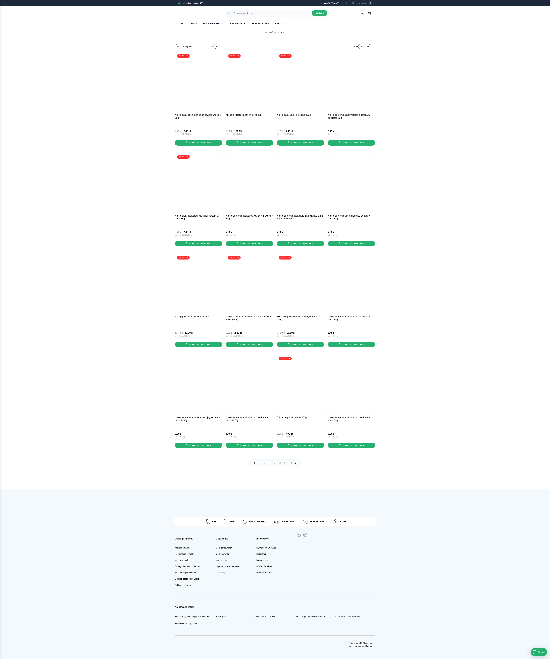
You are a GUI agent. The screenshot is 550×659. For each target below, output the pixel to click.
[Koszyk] (369, 13)
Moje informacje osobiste (227, 566)
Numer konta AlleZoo (266, 547)
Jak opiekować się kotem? (187, 623)
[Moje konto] (362, 13)
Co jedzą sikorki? (222, 616)
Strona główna (270, 32)
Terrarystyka (260, 23)
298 (285, 463)
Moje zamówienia (224, 547)
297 (280, 463)
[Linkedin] (305, 535)
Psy (182, 23)
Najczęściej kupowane (185, 572)
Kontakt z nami (182, 547)
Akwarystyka (237, 23)
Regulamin (261, 554)
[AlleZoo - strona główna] (188, 13)
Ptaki (278, 23)
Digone (368, 646)
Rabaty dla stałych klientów (187, 566)
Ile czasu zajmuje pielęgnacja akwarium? (193, 616)
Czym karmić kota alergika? (347, 616)
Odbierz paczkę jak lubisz (187, 579)
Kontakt (362, 3)
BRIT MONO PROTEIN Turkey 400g (292, 417)
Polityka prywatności (184, 585)
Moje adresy (221, 560)
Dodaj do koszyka (200, 143)
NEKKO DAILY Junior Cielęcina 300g (294, 115)
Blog (354, 3)
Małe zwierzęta (212, 23)
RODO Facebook (264, 566)
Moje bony (220, 572)
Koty (194, 23)
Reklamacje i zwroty (184, 554)
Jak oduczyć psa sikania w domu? (310, 616)
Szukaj (320, 13)
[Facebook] (370, 3)
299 (291, 463)
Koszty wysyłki (182, 560)
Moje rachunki (222, 554)
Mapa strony (262, 560)
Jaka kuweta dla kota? (265, 616)
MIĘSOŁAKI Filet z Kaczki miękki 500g (243, 115)
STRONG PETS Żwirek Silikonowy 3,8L (192, 316)
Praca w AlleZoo (264, 572)
